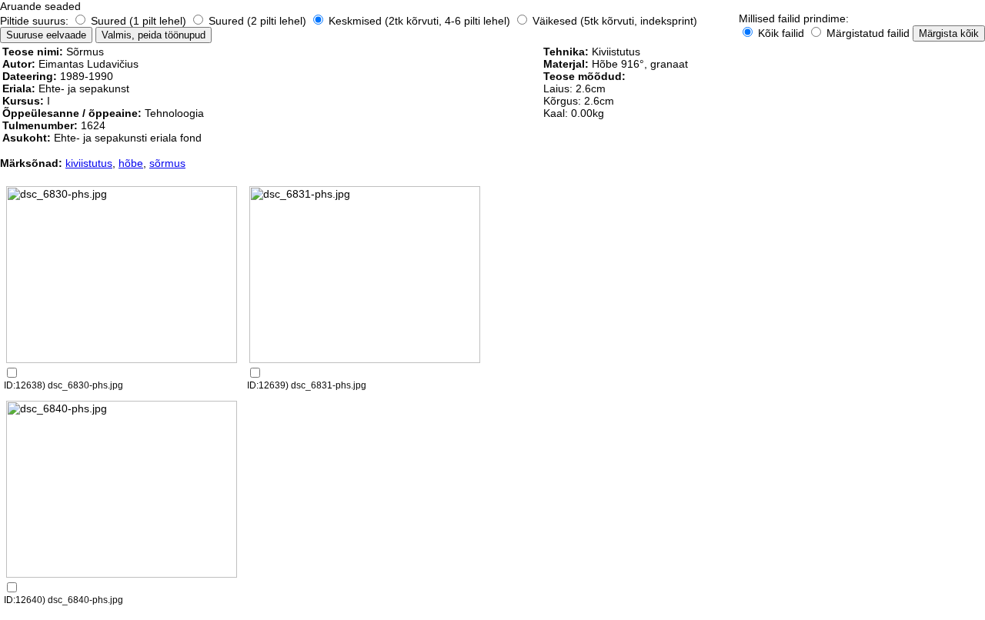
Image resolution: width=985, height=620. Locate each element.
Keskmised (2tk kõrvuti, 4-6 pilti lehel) (419, 21)
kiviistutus (88, 163)
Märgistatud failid (866, 33)
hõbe (131, 163)
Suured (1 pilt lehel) (138, 21)
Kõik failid (781, 33)
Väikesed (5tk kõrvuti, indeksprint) (613, 21)
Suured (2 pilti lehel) (257, 21)
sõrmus (167, 163)
